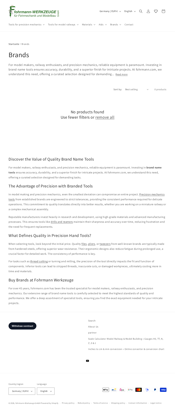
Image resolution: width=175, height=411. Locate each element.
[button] (26, 24)
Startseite (14, 44)
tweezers (105, 244)
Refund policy (84, 403)
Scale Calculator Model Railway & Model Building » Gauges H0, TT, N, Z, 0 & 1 (125, 341)
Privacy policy (68, 403)
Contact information (138, 403)
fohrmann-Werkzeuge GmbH (28, 403)
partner (92, 332)
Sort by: (117, 89)
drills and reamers (62, 222)
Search (92, 320)
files (84, 244)
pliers (91, 244)
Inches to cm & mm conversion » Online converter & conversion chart (126, 349)
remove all (104, 117)
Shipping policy (118, 403)
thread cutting (39, 261)
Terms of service (100, 403)
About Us (93, 326)
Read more (121, 74)
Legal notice (155, 403)
